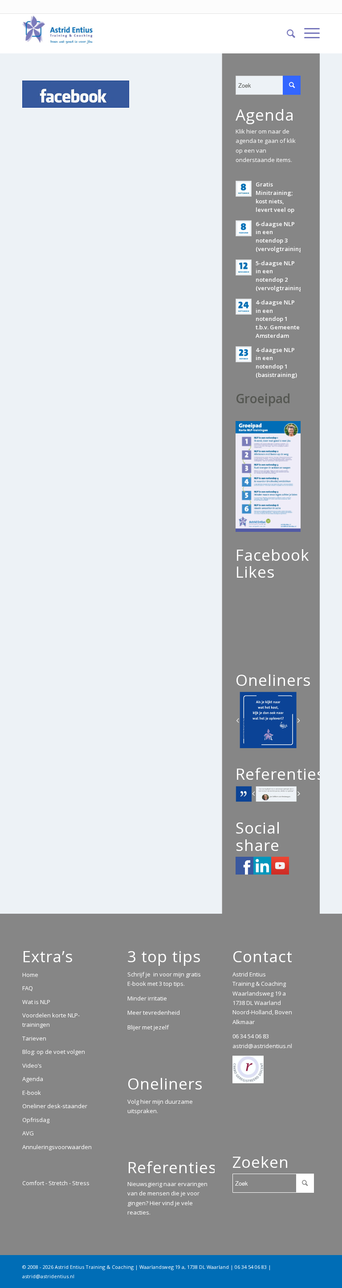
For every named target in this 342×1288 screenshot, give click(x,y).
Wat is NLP (36, 1002)
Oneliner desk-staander (54, 1106)
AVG (28, 1133)
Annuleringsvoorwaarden (57, 1147)
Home (30, 975)
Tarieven (34, 1038)
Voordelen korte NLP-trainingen (51, 1020)
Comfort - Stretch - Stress (56, 1183)
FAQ (27, 988)
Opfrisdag (35, 1120)
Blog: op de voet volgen (53, 1052)
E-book (31, 1093)
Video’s (32, 1065)
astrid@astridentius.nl (262, 1046)
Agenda (32, 1079)
